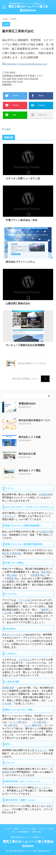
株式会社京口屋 (27, 453)
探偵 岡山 (46, 571)
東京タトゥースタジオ (13, 634)
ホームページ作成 (11, 829)
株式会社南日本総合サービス (34, 420)
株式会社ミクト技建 (30, 437)
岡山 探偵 (12, 575)
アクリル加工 (25, 600)
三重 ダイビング (38, 750)
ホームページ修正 (29, 829)
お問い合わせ (37, 832)
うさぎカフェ (25, 659)
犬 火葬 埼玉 (39, 722)
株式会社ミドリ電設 (30, 470)
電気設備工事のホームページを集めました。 (28, 837)
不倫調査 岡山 (11, 578)
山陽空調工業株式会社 (18, 303)
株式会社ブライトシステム (20, 261)
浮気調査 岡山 (37, 575)
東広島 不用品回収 (11, 553)
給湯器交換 (44, 494)
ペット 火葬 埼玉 (18, 722)
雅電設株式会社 (27, 403)
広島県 (7, 129)
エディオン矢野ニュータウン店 (23, 178)
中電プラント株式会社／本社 (21, 220)
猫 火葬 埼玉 (10, 725)
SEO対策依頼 (23, 832)
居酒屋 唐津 (8, 687)
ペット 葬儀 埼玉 (33, 725)
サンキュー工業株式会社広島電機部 (25, 345)
